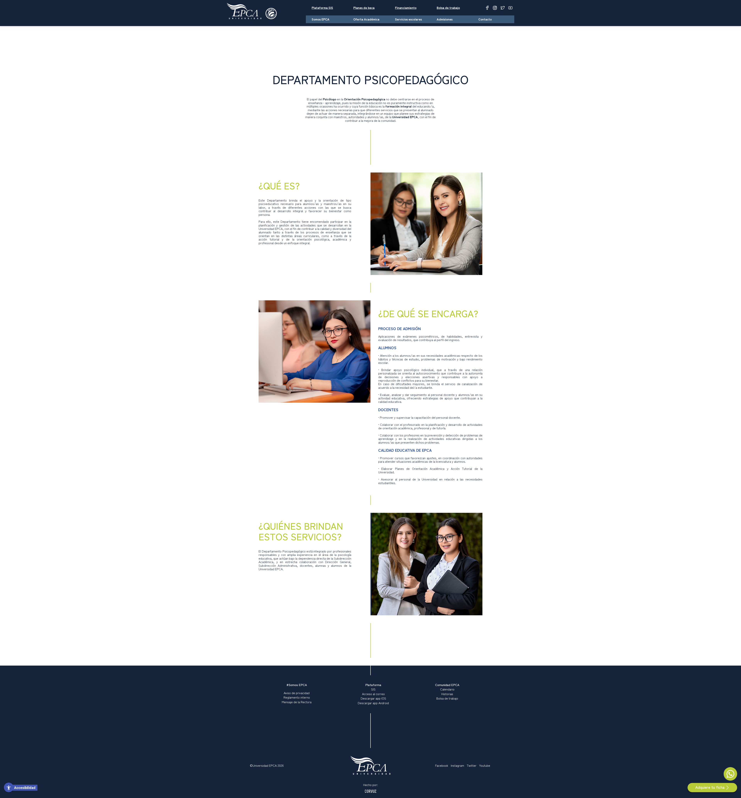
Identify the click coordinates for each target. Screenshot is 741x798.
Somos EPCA (320, 19)
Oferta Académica (366, 19)
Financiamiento (405, 7)
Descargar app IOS (373, 698)
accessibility (8, 787)
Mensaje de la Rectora (296, 702)
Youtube (484, 765)
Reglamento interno (296, 697)
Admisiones (445, 19)
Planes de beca (364, 7)
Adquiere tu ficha (710, 787)
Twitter (471, 765)
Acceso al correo (373, 693)
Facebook (441, 765)
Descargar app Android (373, 703)
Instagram (457, 765)
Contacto (485, 19)
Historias (447, 693)
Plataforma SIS (322, 7)
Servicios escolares (408, 19)
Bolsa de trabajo (448, 7)
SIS (373, 689)
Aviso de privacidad (297, 693)
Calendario (447, 689)
